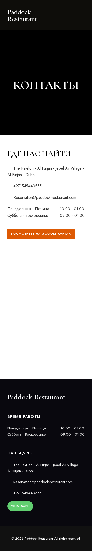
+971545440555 (27, 186)
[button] (41, 234)
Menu (80, 15)
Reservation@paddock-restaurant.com (44, 197)
